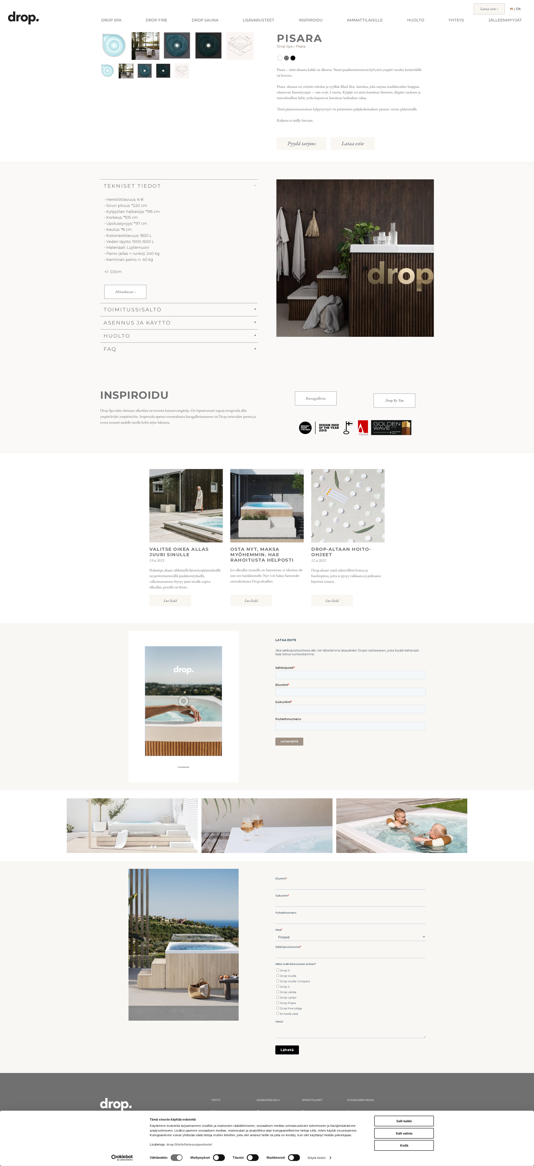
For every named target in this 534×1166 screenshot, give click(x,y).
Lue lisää (170, 600)
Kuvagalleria (316, 398)
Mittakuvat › (125, 291)
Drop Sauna (205, 20)
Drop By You (394, 400)
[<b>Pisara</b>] (114, 46)
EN (518, 9)
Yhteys (456, 20)
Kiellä (404, 1145)
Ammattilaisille (365, 20)
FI (511, 9)
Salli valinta (404, 1133)
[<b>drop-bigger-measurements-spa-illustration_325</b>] (240, 46)
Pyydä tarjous (301, 143)
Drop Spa (111, 20)
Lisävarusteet (258, 20)
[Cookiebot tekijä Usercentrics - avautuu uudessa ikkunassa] (122, 1158)
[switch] (219, 1157)
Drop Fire (156, 20)
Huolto (415, 20)
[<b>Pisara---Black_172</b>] (208, 46)
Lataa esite (352, 143)
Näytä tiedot (316, 1158)
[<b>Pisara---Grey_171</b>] (177, 46)
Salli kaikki (404, 1121)
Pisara (300, 46)
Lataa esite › (489, 8)
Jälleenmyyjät (505, 20)
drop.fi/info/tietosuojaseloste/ (189, 1144)
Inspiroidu (311, 20)
